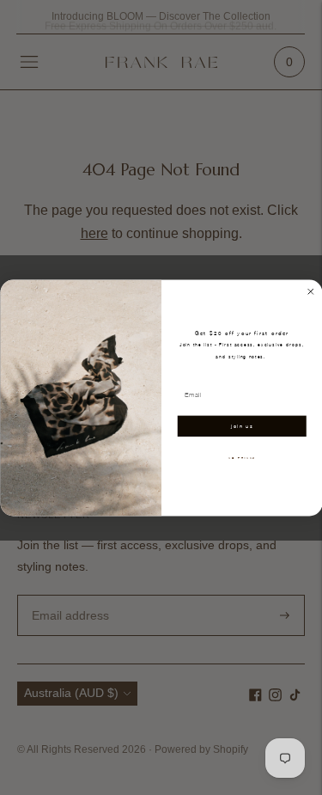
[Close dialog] (310, 290)
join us (241, 426)
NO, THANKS (241, 457)
